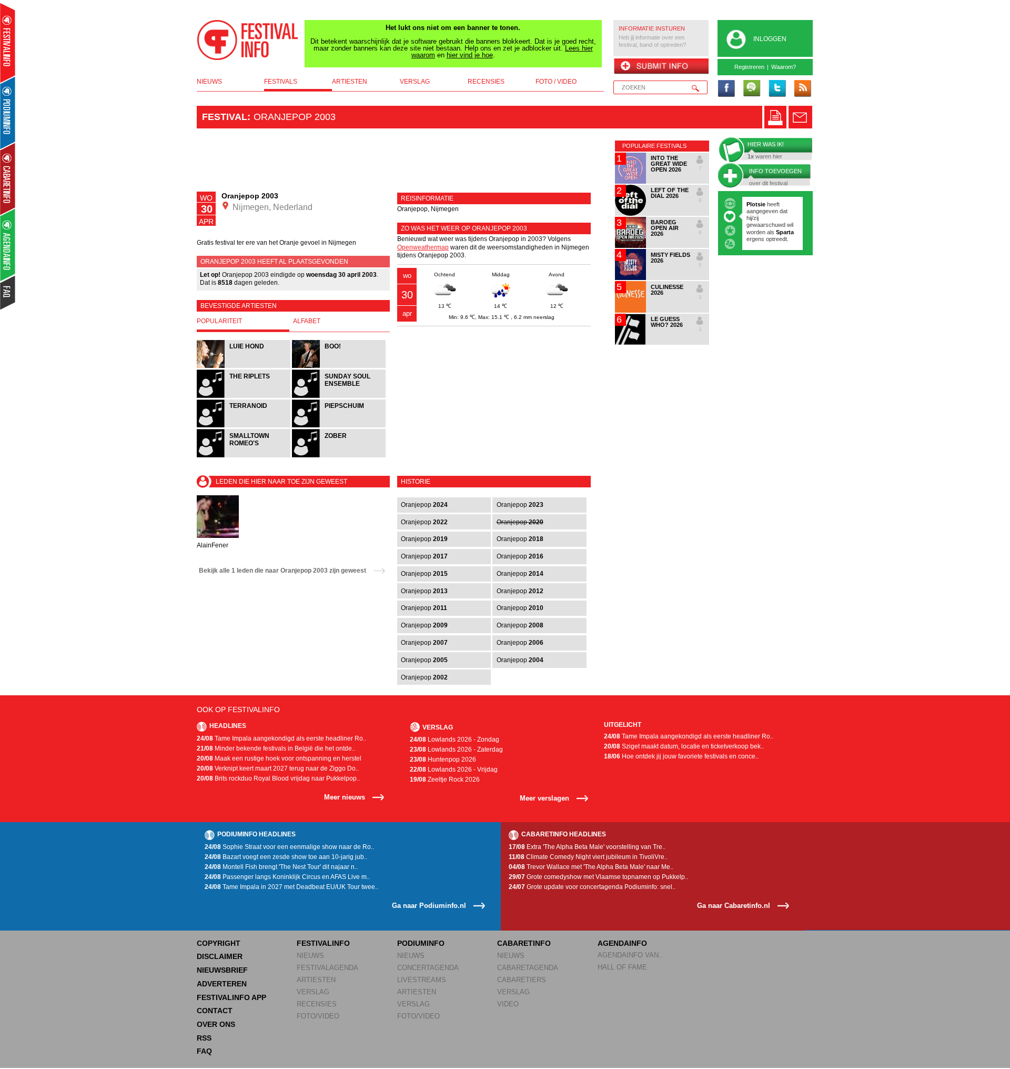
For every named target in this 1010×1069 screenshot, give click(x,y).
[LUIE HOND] (244, 366)
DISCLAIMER (220, 956)
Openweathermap (423, 247)
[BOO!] (339, 366)
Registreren (749, 67)
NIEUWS (310, 956)
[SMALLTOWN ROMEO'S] (244, 456)
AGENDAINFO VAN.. (630, 955)
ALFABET (306, 321)
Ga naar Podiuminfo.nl (429, 906)
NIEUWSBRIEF (222, 970)
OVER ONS (216, 1024)
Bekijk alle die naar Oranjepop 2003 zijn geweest (282, 570)
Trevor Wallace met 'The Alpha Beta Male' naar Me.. (591, 867)
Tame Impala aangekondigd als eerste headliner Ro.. (281, 738)
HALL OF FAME (622, 967)
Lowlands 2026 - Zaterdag (456, 749)
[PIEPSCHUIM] (339, 426)
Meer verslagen (544, 798)
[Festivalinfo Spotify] (752, 89)
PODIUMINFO (421, 943)
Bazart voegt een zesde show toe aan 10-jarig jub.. (286, 857)
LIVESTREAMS (421, 980)
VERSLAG (313, 992)
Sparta (785, 232)
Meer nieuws (344, 797)
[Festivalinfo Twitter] (777, 89)
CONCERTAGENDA (428, 968)
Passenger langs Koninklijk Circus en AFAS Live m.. (287, 877)
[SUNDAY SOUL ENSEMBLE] (339, 396)
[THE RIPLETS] (244, 396)
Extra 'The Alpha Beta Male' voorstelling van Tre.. (587, 847)
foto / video (556, 81)
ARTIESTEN (316, 980)
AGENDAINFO (622, 943)
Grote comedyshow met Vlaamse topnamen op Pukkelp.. (598, 877)
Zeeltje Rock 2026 (445, 779)
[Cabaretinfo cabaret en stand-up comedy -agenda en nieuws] (7, 178)
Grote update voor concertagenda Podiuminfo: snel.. (592, 887)
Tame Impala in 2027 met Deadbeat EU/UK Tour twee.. (291, 887)
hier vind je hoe (470, 55)
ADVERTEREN (222, 984)
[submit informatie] (661, 66)
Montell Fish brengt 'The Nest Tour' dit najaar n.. (281, 867)
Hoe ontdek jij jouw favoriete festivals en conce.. (681, 756)
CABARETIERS (521, 980)
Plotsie (755, 204)
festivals (280, 81)
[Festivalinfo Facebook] (726, 89)
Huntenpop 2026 (443, 759)
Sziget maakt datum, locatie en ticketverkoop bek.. (684, 746)
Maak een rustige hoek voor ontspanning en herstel (279, 758)
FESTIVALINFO (323, 943)
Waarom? (783, 67)
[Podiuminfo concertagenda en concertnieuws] (8, 112)
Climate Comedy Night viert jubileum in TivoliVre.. (588, 857)
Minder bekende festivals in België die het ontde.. (276, 748)
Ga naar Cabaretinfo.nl (733, 906)
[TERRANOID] (244, 426)
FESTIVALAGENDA (327, 968)
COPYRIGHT (218, 943)
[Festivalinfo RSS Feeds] (802, 89)
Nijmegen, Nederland (271, 207)
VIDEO (508, 1004)
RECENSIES (317, 1004)
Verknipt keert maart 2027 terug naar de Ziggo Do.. (278, 768)
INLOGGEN (769, 39)
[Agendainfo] (8, 245)
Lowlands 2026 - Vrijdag (454, 769)
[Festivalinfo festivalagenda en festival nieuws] (7, 43)
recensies (486, 81)
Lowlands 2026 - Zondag (454, 739)
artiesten (349, 81)
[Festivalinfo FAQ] (8, 293)
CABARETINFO (524, 943)
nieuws (209, 81)
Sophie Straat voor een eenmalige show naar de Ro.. (289, 847)
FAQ (204, 1051)
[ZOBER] (339, 456)
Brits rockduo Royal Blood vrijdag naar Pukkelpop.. (278, 778)
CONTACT (215, 1010)
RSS (204, 1038)
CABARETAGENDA (527, 968)
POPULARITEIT (219, 321)
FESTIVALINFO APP (231, 997)
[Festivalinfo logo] (248, 40)
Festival (224, 117)
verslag (415, 81)
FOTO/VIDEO (318, 1016)
